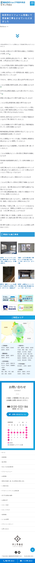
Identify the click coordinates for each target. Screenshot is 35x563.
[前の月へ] (19, 422)
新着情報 (4, 457)
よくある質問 (5, 519)
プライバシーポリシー (7, 524)
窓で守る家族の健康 (7, 495)
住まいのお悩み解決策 (7, 466)
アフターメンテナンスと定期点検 (10, 490)
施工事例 (4, 462)
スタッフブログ (6, 509)
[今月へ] (23, 422)
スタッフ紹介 (5, 505)
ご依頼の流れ (5, 485)
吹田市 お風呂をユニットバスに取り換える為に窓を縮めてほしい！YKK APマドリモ (26, 286)
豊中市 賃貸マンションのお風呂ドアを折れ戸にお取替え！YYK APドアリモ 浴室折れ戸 (8, 286)
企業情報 (4, 476)
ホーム (3, 452)
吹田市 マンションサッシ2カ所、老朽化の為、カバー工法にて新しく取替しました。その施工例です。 (8, 260)
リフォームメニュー (7, 471)
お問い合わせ (5, 529)
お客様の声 (5, 500)
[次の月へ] (26, 422)
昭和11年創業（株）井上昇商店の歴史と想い (13, 481)
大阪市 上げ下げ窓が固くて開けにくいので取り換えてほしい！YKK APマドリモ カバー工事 (26, 260)
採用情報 (4, 514)
